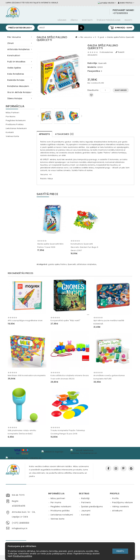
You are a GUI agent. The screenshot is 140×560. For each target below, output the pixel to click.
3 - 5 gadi (99, 37)
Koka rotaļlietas (15, 74)
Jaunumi (86, 510)
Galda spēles (14, 67)
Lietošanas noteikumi (16, 128)
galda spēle (54, 264)
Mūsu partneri (12, 112)
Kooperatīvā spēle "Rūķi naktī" (65, 320)
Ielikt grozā (121, 90)
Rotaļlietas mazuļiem (18, 86)
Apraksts (44, 134)
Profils (115, 498)
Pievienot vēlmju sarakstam (91, 95)
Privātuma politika (14, 124)
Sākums (62, 20)
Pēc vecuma (14, 37)
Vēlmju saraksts (120, 506)
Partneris (86, 502)
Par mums (10, 116)
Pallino (63, 264)
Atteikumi (117, 510)
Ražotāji (85, 498)
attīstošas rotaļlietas (86, 264)
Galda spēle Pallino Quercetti (120, 37)
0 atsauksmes (106, 52)
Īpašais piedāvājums (109, 20)
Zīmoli (74, 20)
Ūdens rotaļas (14, 98)
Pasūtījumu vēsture (122, 502)
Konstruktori (13, 55)
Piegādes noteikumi (16, 120)
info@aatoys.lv (19, 528)
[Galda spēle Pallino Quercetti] (46, 116)
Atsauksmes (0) (64, 134)
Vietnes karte (12, 136)
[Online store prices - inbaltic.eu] (23, 458)
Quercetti (102, 63)
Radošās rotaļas (15, 80)
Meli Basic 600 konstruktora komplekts (27, 375)
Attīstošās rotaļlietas (18, 49)
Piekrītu (120, 551)
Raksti (128, 20)
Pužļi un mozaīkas (16, 61)
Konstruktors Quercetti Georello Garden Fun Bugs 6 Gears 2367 (84, 247)
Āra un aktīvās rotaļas (19, 92)
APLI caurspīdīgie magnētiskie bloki (25, 320)
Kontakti (87, 20)
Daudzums (93, 90)
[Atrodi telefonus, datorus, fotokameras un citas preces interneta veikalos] (84, 451)
